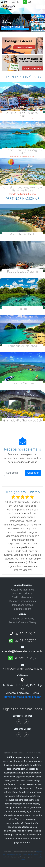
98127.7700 (25, 640)
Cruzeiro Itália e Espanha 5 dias (22, 114)
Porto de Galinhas (22, 383)
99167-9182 (25, 658)
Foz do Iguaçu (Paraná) (22, 271)
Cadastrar (33, 472)
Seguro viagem (22, 608)
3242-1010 (13, 1)
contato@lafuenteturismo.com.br (22, 651)
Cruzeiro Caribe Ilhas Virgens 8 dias (22, 151)
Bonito (22, 309)
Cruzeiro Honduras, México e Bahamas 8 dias (22, 189)
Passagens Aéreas (22, 604)
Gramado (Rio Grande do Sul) (22, 420)
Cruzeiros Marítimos (22, 589)
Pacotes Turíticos (22, 593)
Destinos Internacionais (22, 601)
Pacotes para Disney (22, 618)
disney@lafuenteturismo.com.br (22, 669)
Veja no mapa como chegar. (23, 696)
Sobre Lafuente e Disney (22, 622)
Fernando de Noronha (22, 346)
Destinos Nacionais (22, 597)
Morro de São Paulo (23, 234)
